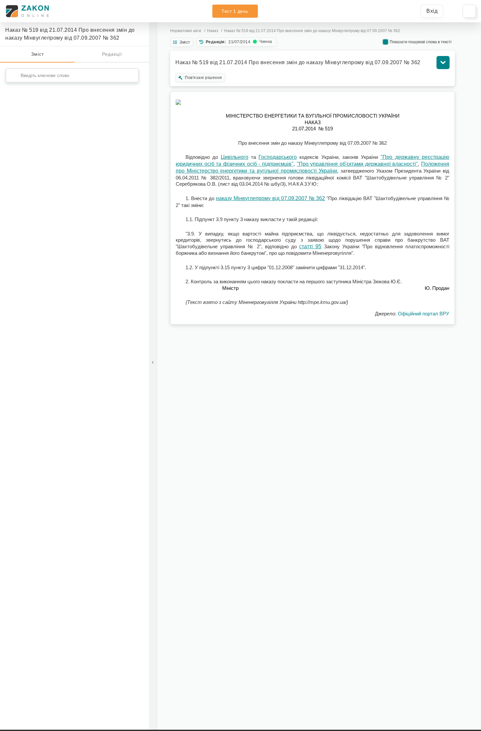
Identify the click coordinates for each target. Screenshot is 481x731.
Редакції (112, 54)
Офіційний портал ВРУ (423, 313)
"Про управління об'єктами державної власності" (357, 164)
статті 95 (310, 246)
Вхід (431, 11)
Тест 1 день (235, 11)
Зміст (37, 54)
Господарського (277, 157)
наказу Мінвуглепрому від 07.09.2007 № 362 (270, 198)
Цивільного (234, 157)
